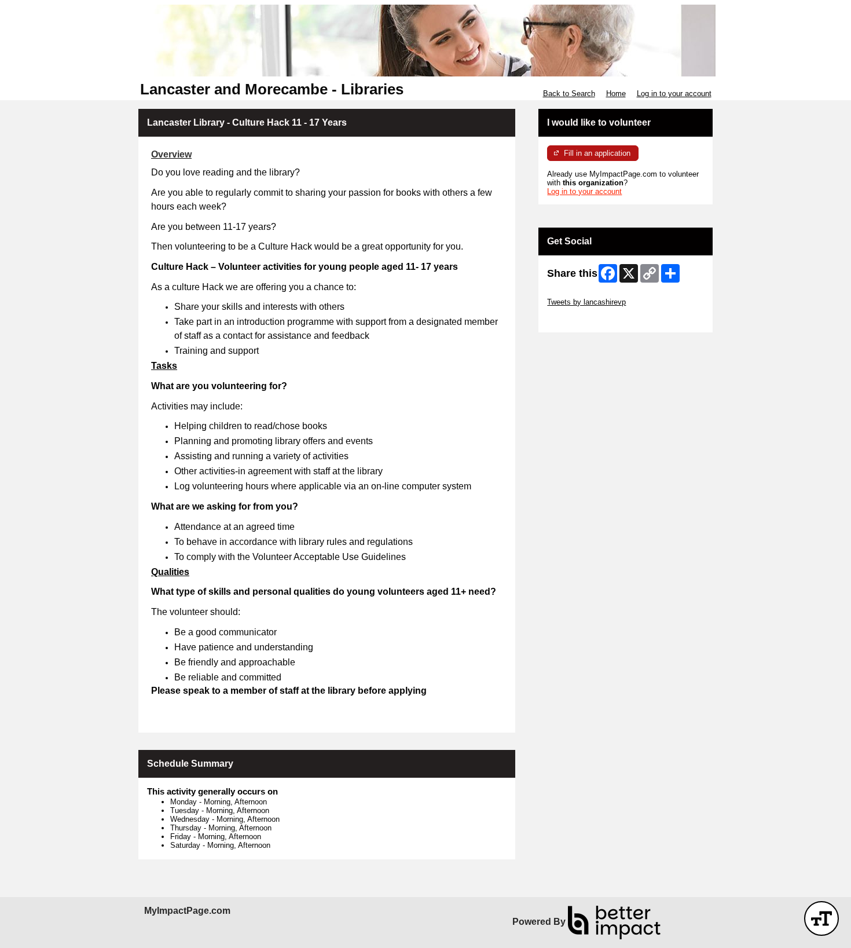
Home (616, 93)
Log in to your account (674, 93)
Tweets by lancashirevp (586, 302)
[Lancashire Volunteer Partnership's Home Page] (425, 40)
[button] (821, 918)
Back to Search (569, 93)
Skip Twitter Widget (579, 293)
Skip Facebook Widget (585, 319)
